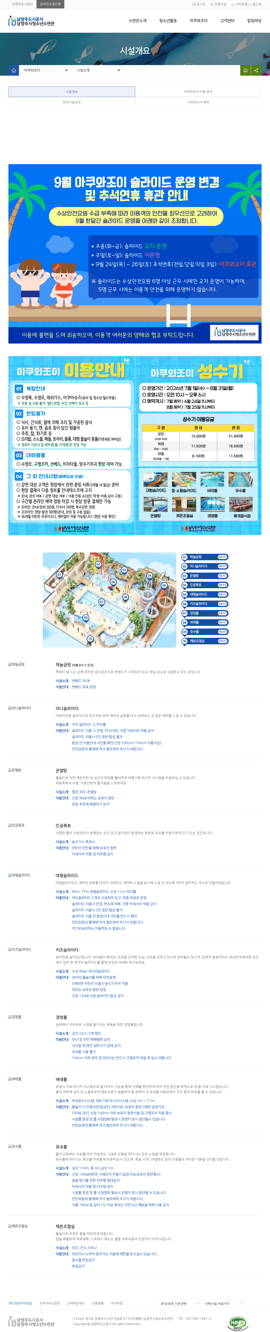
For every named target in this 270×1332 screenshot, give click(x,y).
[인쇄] (245, 70)
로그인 (201, 4)
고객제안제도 (76, 1303)
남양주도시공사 (22, 4)
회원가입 (221, 4)
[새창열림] (238, 1318)
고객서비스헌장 (49, 1303)
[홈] (13, 70)
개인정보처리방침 (20, 1303)
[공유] (256, 70)
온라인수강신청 (50, 4)
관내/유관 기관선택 (173, 1304)
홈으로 (257, 4)
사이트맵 (242, 4)
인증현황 (98, 1303)
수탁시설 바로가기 (217, 1304)
